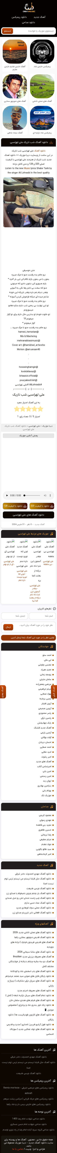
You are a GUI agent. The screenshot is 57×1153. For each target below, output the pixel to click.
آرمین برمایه (45, 698)
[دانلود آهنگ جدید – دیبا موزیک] (29, 7)
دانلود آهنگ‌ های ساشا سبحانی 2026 (34, 952)
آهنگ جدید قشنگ (42, 727)
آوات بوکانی (46, 737)
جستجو (7, 31)
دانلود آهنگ (39, 150)
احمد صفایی (45, 747)
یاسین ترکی (46, 718)
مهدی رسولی (45, 820)
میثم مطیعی (45, 839)
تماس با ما (17, 1149)
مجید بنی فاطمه (43, 825)
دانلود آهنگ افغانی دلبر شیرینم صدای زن (32, 912)
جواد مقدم (46, 844)
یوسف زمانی (45, 674)
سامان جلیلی (45, 679)
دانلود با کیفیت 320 (40, 506)
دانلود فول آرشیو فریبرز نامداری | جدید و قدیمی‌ (29, 1024)
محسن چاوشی (44, 664)
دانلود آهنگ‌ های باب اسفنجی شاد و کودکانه (30, 971)
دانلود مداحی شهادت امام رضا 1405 (28, 1118)
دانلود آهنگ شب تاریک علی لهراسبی (29, 142)
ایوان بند (47, 780)
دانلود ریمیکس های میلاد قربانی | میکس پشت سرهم (28, 1098)
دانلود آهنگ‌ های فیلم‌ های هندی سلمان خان (30, 1000)
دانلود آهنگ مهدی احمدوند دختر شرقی (33, 873)
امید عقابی (46, 752)
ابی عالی (47, 660)
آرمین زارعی (46, 732)
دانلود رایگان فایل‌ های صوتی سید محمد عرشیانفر (28, 976)
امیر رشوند (46, 756)
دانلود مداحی (28, 22)
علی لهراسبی (34, 426)
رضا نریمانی (46, 834)
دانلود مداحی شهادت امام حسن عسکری (28, 1124)
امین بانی (47, 771)
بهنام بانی (46, 790)
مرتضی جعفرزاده (43, 684)
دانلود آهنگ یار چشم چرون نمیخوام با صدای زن (28, 893)
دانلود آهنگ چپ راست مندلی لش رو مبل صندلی (28, 898)
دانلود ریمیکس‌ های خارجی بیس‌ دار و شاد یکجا (29, 1104)
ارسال (8, 627)
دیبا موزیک (47, 426)
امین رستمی (45, 776)
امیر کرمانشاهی (44, 854)
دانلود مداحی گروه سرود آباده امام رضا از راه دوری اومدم (28, 1129)
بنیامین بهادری (44, 785)
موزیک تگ (46, 795)
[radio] (40, 409)
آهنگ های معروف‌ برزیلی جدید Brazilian (32, 956)
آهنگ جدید (39, 17)
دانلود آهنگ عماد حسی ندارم (38, 903)
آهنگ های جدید (43, 761)
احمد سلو (47, 655)
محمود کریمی (45, 815)
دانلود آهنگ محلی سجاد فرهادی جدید (33, 907)
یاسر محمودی (45, 713)
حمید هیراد (46, 669)
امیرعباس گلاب (44, 766)
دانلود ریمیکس (19, 17)
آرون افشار (46, 703)
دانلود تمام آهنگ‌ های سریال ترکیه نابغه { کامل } (28, 995)
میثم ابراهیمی (44, 689)
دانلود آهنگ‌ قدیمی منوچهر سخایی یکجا (32, 937)
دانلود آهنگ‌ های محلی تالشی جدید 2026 (32, 932)
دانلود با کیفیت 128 (13, 506)
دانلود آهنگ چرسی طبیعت (38, 888)
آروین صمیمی (44, 708)
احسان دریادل (45, 742)
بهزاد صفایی (45, 693)
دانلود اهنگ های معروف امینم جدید (34, 990)
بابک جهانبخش (44, 722)
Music (27, 168)
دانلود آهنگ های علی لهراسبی (28, 514)
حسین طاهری (44, 829)
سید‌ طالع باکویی (43, 849)
